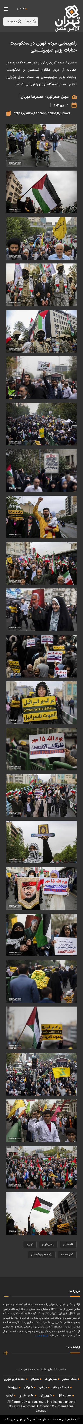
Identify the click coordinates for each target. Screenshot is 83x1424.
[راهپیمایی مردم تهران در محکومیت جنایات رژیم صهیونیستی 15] (41, 563)
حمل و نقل (64, 1395)
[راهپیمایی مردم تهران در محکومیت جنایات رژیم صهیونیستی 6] (41, 981)
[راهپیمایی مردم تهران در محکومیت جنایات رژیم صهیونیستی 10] (41, 795)
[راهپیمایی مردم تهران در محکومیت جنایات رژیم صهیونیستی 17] (41, 517)
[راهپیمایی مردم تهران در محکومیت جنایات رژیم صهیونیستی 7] (41, 935)
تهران (29, 1244)
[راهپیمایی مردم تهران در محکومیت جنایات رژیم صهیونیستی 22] (41, 284)
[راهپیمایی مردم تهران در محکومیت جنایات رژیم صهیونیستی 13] (41, 656)
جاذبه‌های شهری (14, 1379)
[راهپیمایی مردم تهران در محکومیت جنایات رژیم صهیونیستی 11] (41, 749)
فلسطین (68, 1244)
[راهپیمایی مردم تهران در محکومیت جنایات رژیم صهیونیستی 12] (41, 702)
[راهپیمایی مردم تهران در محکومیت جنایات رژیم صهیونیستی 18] (41, 470)
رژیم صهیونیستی (41, 1254)
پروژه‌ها (13, 1387)
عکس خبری (26, 1395)
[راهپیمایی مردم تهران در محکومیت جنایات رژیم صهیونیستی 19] (41, 424)
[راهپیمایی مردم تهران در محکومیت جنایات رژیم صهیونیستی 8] (41, 888)
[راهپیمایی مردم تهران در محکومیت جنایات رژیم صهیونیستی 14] (41, 609)
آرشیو (9, 1395)
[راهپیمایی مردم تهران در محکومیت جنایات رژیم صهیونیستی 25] (41, 145)
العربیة (44, 13)
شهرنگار (28, 1387)
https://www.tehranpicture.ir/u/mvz (41, 113)
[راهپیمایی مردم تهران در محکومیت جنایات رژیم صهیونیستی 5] (41, 1028)
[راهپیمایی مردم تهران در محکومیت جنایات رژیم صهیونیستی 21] (41, 331)
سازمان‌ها (51, 1379)
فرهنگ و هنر (61, 1387)
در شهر (43, 1387)
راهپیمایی (48, 1244)
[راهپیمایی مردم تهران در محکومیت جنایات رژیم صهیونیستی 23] (41, 238)
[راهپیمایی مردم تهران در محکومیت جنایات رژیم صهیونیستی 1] (41, 1167)
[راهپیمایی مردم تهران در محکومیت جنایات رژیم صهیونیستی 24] (41, 192)
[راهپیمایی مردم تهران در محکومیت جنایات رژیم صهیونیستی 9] (41, 842)
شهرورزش (46, 1395)
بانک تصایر (70, 1379)
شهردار (35, 1379)
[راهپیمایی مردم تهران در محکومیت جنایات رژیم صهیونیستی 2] (41, 1120)
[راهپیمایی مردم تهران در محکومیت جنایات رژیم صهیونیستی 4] (41, 1074)
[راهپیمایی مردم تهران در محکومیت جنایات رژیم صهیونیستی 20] (41, 377)
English (33, 13)
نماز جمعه (67, 1254)
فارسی (20, 8)
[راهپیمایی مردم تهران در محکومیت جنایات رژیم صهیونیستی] (41, 1213)
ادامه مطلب (41, 1335)
